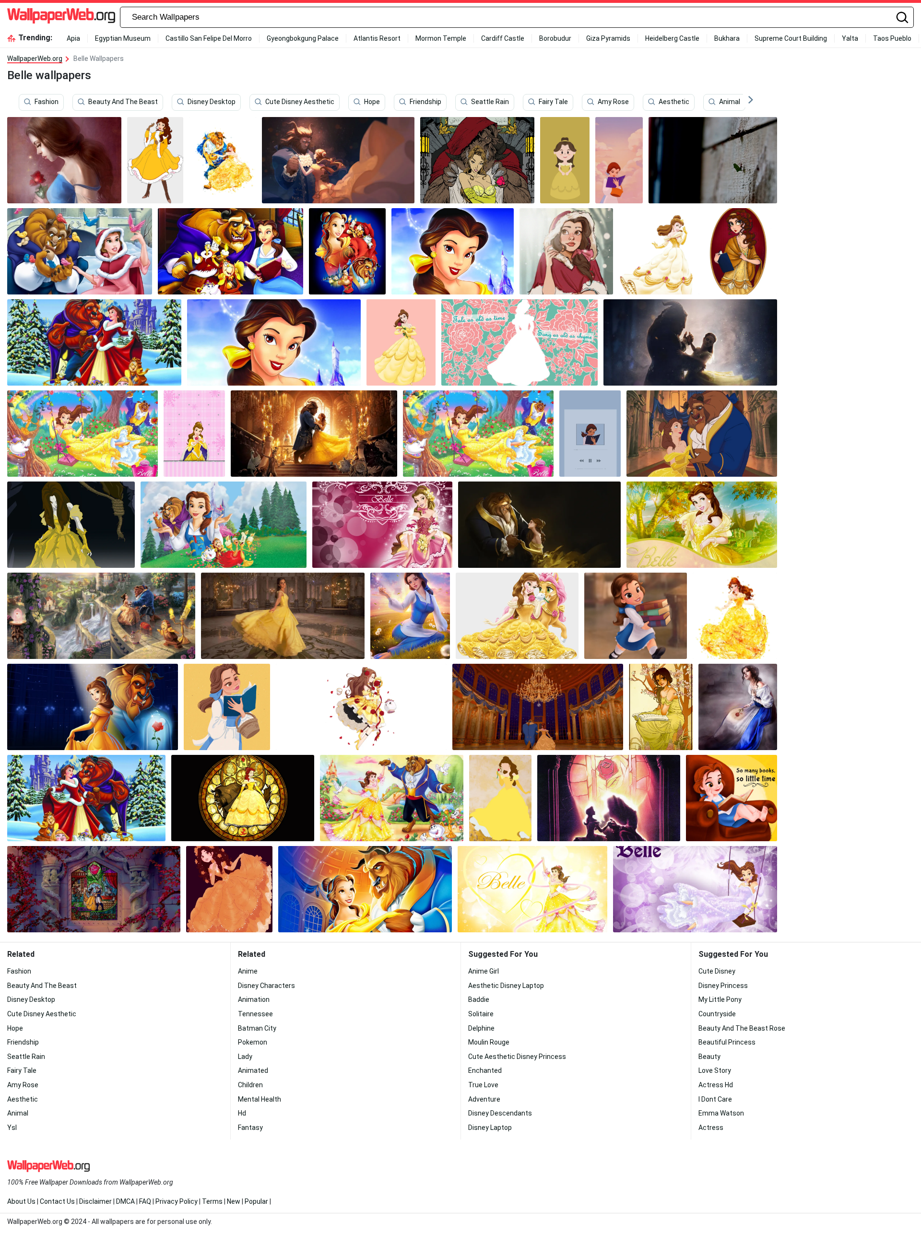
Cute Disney (716, 971)
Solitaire (481, 1014)
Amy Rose (613, 102)
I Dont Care (715, 1099)
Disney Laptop (490, 1127)
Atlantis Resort (377, 38)
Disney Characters (266, 985)
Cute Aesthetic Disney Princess (517, 1056)
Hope (372, 102)
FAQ (145, 1201)
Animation (254, 999)
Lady (245, 1056)
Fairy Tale (553, 102)
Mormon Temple (440, 38)
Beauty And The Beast (123, 102)
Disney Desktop (212, 102)
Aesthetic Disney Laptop (506, 985)
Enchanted (485, 1070)
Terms (212, 1201)
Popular (256, 1201)
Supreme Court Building (791, 38)
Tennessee (255, 1014)
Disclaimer (95, 1201)
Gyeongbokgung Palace (303, 38)
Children (250, 1085)
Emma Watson (721, 1113)
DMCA (125, 1201)
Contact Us (57, 1201)
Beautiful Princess (727, 1042)
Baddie (478, 999)
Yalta (850, 38)
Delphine (481, 1028)
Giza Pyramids (608, 38)
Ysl (12, 1127)
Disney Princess (723, 985)
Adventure (484, 1099)
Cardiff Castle (502, 38)
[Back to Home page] (61, 17)
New (233, 1201)
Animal (729, 102)
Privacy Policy (176, 1201)
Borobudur (555, 38)
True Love (483, 1085)
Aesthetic (674, 102)
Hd (242, 1113)
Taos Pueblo (892, 38)
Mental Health (259, 1099)
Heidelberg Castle (672, 38)
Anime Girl (483, 971)
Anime (248, 971)
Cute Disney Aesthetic (299, 102)
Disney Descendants (500, 1113)
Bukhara (727, 38)
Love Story (714, 1070)
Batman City (257, 1028)
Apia (73, 38)
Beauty (709, 1056)
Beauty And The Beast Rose (741, 1028)
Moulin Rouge (488, 1042)
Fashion (47, 102)
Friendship (425, 102)
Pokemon (252, 1042)
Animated (253, 1070)
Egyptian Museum (123, 38)
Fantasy (250, 1127)
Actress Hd (715, 1085)
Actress (710, 1127)
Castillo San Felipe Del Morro (208, 38)
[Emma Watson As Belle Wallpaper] (283, 616)
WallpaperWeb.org (34, 58)
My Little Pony (720, 999)
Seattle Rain (490, 102)
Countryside (717, 1014)
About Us (21, 1201)
